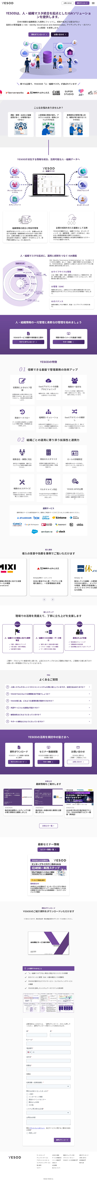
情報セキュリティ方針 (68, 1155)
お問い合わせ (82, 1157)
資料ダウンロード (83, 1155)
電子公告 (81, 1162)
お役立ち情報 (55, 1155)
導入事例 (39, 1165)
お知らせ (54, 1162)
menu (93, 3)
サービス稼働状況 (56, 1157)
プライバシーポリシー (69, 1157)
